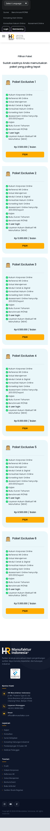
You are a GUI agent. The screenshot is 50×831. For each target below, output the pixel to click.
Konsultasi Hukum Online (14, 23)
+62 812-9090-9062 (15, 708)
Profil (6, 766)
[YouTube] (10, 804)
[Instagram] (4, 804)
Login (6, 29)
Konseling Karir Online (12, 18)
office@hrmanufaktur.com (18, 715)
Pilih (25, 154)
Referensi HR (9, 774)
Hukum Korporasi (11, 770)
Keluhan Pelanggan (11, 750)
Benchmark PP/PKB (20, 12)
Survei (6, 12)
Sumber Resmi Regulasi (13, 790)
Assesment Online (36, 23)
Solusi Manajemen (11, 778)
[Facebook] (16, 804)
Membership (18, 29)
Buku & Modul (9, 786)
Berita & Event (10, 782)
